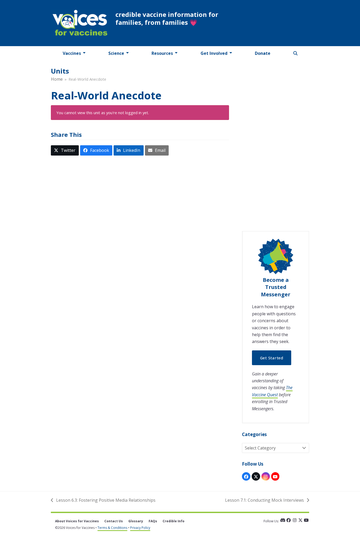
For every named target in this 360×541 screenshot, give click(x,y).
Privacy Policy (140, 527)
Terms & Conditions (112, 527)
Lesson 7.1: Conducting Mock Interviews (264, 500)
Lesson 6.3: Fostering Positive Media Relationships (103, 500)
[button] (295, 53)
